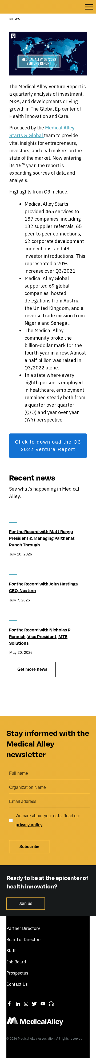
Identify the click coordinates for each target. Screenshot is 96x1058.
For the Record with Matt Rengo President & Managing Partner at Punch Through (42, 538)
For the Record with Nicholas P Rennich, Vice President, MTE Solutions (39, 636)
